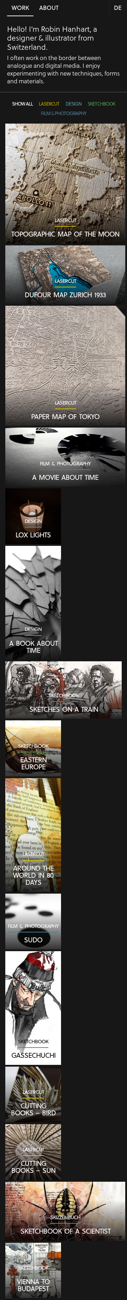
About (49, 7)
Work (20, 7)
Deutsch (118, 8)
